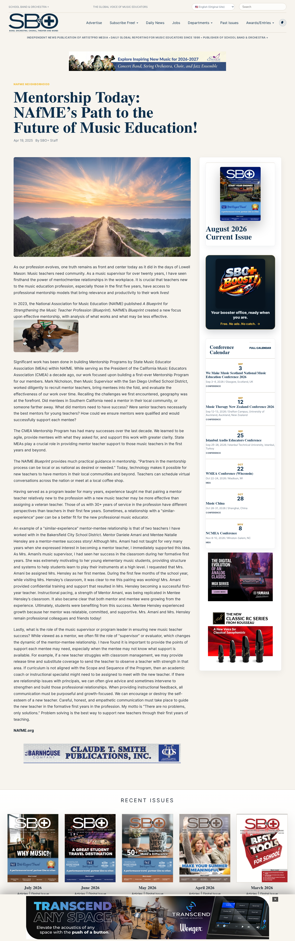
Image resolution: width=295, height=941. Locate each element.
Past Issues (229, 23)
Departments (198, 23)
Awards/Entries (258, 23)
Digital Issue (40, 894)
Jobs (176, 23)
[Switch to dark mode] (282, 22)
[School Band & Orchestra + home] (33, 22)
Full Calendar (260, 348)
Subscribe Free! (122, 23)
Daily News (155, 23)
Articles (22, 894)
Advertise (94, 23)
